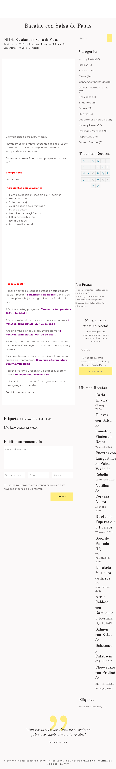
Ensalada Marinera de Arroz (103, 573)
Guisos (83, 108)
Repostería (85, 136)
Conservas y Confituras (93, 81)
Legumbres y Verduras (93, 119)
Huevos (83, 114)
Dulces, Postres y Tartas (93, 87)
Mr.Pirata (56, 44)
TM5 (42, 419)
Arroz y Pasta (87, 59)
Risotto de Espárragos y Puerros (105, 522)
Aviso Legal (56, 761)
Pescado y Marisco (38, 44)
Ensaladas (85, 97)
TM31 (104, 707)
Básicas (83, 64)
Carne (82, 76)
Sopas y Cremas (88, 142)
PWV (66, 764)
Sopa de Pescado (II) (102, 544)
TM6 (49, 419)
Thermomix (30, 419)
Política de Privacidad (80, 761)
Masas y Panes (88, 125)
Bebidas (84, 70)
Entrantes (85, 102)
